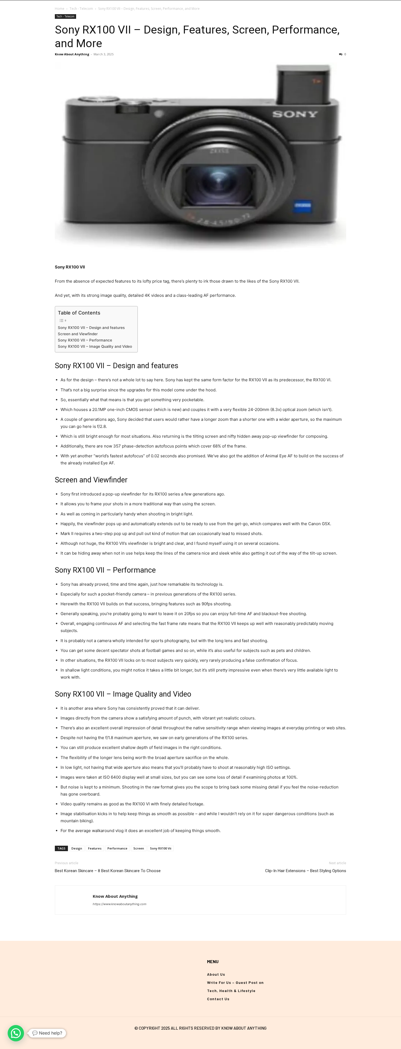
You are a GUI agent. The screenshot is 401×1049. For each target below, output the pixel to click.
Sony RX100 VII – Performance (85, 340)
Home (59, 8)
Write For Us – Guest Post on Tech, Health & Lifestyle (235, 986)
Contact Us (218, 998)
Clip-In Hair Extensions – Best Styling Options (305, 870)
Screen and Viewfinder (78, 334)
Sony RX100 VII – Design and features (91, 327)
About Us (216, 974)
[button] (16, 1033)
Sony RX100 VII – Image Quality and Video (95, 346)
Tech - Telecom (81, 8)
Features (94, 848)
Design (76, 848)
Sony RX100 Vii (160, 848)
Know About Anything (72, 54)
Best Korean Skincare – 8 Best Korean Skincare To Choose (108, 870)
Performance (117, 848)
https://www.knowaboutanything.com (119, 904)
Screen (138, 848)
